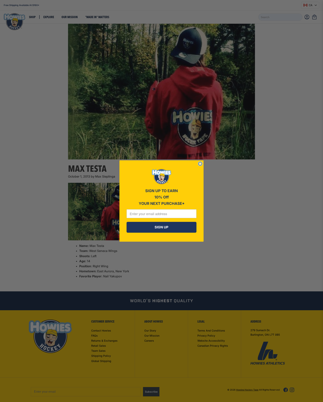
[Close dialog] (200, 164)
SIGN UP (161, 227)
